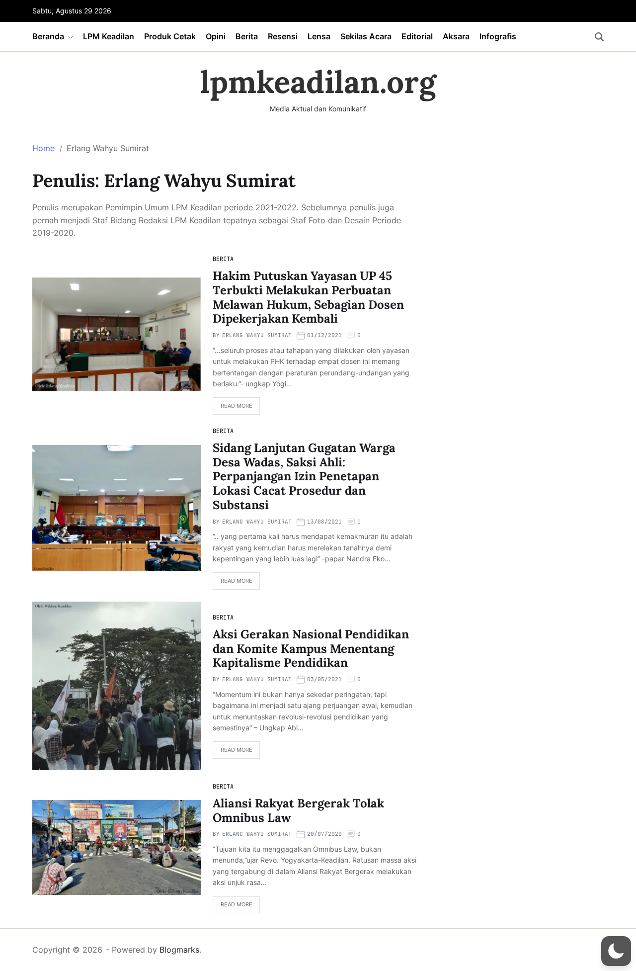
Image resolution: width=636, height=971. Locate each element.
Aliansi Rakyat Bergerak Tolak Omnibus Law (298, 810)
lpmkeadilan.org (318, 82)
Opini (216, 36)
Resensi (283, 36)
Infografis (497, 36)
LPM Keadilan (108, 36)
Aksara (456, 36)
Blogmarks (179, 950)
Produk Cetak (170, 36)
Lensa (319, 36)
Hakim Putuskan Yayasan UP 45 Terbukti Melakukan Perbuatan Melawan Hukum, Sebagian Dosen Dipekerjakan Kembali (308, 297)
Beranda (48, 36)
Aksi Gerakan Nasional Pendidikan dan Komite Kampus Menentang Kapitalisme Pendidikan (311, 648)
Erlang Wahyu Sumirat (257, 335)
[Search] (599, 37)
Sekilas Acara (366, 36)
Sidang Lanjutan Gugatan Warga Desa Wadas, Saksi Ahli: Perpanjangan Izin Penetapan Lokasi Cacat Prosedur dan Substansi (304, 476)
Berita (247, 36)
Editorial (417, 36)
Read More (236, 405)
